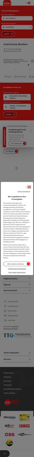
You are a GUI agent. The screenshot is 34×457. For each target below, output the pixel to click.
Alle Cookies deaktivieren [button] (17, 272)
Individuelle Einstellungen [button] (17, 269)
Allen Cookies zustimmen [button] (15, 264)
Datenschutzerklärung (24, 191)
